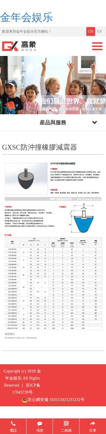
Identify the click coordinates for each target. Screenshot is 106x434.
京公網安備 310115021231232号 (56, 399)
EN (99, 31)
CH (90, 31)
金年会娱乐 (26, 17)
